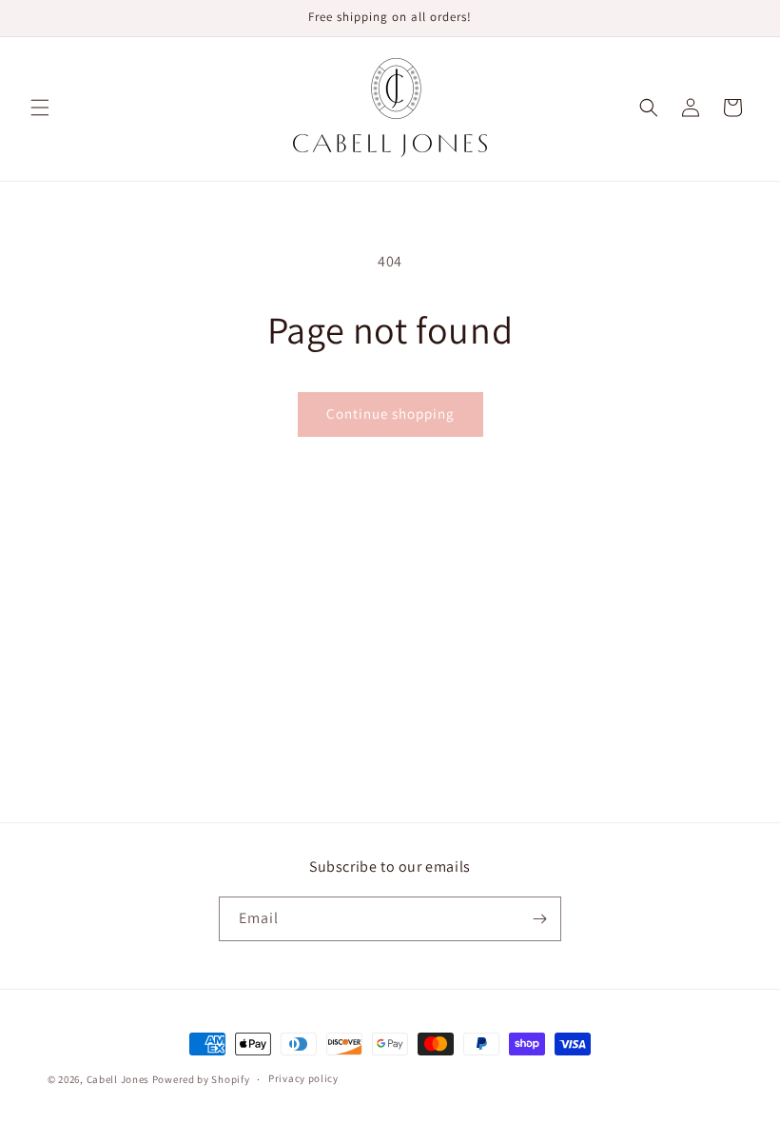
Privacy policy (303, 1078)
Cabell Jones (118, 1079)
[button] (40, 107)
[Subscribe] (539, 918)
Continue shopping (390, 413)
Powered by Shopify (201, 1079)
